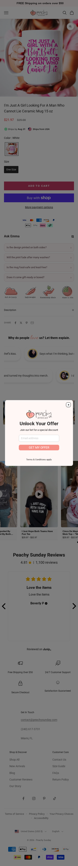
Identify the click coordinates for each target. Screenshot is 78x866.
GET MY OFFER (39, 447)
